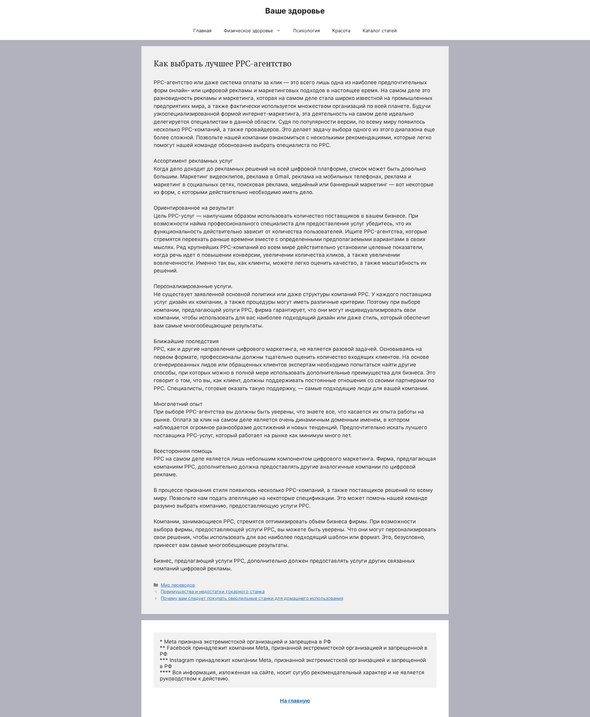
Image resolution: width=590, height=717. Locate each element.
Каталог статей (380, 31)
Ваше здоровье (295, 10)
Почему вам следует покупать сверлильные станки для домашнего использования (252, 598)
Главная (202, 31)
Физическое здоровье (248, 31)
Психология (306, 31)
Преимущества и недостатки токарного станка (213, 591)
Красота (341, 31)
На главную (295, 701)
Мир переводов (178, 585)
